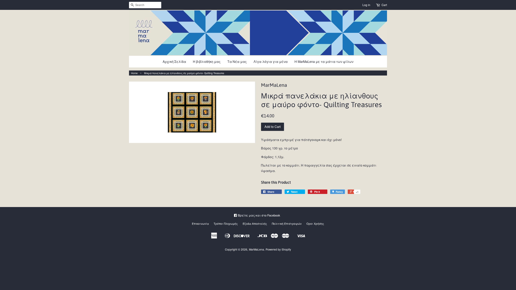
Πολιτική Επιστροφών (287, 224)
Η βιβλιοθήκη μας (207, 61)
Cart (384, 5)
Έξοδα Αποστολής (255, 224)
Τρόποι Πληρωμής (226, 224)
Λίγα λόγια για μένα (271, 61)
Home (134, 73)
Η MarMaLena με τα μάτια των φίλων (323, 61)
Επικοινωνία (200, 224)
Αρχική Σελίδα (174, 61)
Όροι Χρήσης (315, 224)
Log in (366, 5)
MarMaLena (256, 249)
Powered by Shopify (278, 249)
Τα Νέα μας (237, 61)
